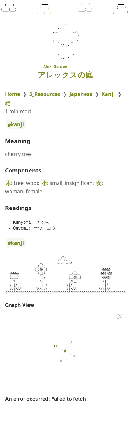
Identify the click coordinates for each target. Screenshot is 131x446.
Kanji (108, 94)
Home (12, 94)
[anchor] (36, 141)
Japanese (80, 94)
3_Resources (44, 94)
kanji (17, 124)
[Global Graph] (120, 316)
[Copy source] (119, 224)
